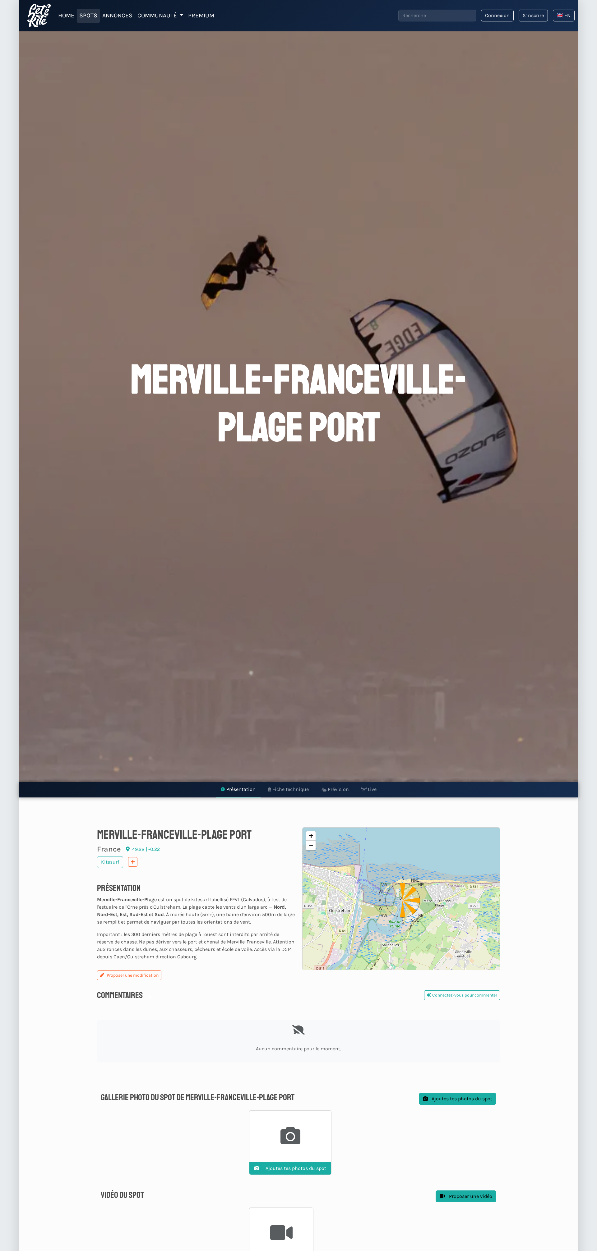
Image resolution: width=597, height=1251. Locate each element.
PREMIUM (201, 15)
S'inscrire (533, 15)
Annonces (117, 15)
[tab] (238, 789)
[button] (401, 898)
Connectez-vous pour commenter (464, 995)
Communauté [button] (157, 15)
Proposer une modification (133, 975)
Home (66, 15)
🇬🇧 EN (564, 15)
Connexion (497, 15)
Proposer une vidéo (470, 1196)
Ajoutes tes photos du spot (461, 1099)
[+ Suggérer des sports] (132, 862)
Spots (88, 15)
